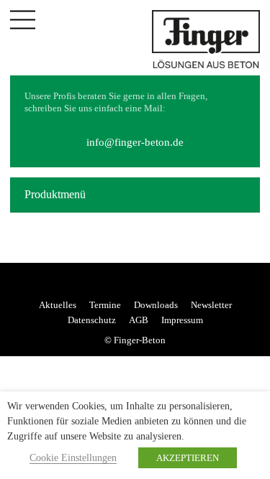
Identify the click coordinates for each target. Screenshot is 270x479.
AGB (138, 320)
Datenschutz (92, 320)
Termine (105, 304)
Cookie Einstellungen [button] (73, 457)
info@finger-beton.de (135, 142)
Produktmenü (55, 194)
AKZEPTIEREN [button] (187, 457)
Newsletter (211, 304)
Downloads (156, 304)
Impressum (182, 320)
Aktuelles (57, 304)
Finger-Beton (140, 340)
